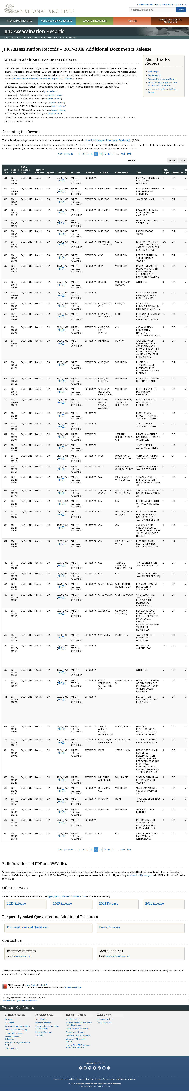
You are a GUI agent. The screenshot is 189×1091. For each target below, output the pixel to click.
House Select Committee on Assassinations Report (162, 84)
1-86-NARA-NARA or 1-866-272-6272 (94, 1086)
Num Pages (166, 171)
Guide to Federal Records (77, 1028)
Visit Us (132, 20)
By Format (9, 1022)
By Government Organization (17, 1026)
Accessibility (70, 1079)
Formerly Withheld (39, 171)
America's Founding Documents (170, 20)
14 (100, 153)
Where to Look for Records (78, 1035)
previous (68, 153)
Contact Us (180, 4)
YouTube (99, 1068)
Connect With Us (94, 1063)
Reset (182, 160)
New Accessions (104, 1022)
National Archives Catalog (16, 1029)
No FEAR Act (121, 1079)
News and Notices (105, 1019)
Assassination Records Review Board (163, 90)
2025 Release (16, 903)
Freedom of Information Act (103, 1079)
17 (113, 153)
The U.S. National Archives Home (39, 8)
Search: (131, 160)
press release (51, 91)
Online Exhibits (11, 1048)
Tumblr (94, 1068)
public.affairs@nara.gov (117, 955)
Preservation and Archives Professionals (47, 1027)
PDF (60, 180)
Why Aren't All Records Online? (76, 1040)
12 (92, 153)
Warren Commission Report (162, 78)
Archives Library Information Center (17, 1043)
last (129, 153)
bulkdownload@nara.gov (138, 875)
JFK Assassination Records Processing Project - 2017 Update (42, 78)
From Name (121, 172)
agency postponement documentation (67, 896)
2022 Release (108, 903)
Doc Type (75, 172)
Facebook (80, 1068)
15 (105, 153)
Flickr (108, 1068)
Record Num (15, 171)
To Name (103, 172)
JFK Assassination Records (46, 37)
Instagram (90, 1068)
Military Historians (43, 1022)
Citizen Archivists (146, 4)
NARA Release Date (25, 170)
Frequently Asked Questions (28, 927)
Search (181, 9)
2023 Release (62, 903)
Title (138, 172)
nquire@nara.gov (22, 955)
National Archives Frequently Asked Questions (79, 1023)
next (123, 153)
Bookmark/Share (164, 4)
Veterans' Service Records (56, 20)
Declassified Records (75, 1032)
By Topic (8, 1019)
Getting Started (73, 1019)
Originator (177, 172)
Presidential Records (14, 1033)
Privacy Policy (83, 1079)
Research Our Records (19, 20)
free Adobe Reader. (35, 985)
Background (154, 75)
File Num (89, 172)
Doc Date (62, 172)
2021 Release (154, 903)
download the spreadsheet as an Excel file (107, 140)
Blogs (104, 1068)
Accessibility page (73, 987)
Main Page (153, 71)
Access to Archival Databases (13, 1037)
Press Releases (109, 927)
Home (7, 37)
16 (109, 153)
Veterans (39, 1035)
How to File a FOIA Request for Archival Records (78, 1046)
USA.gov (132, 1079)
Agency (50, 172)
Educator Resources (94, 20)
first (60, 153)
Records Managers (43, 1032)
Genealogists (41, 1019)
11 (87, 153)
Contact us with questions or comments (20, 1000)
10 (83, 153)
